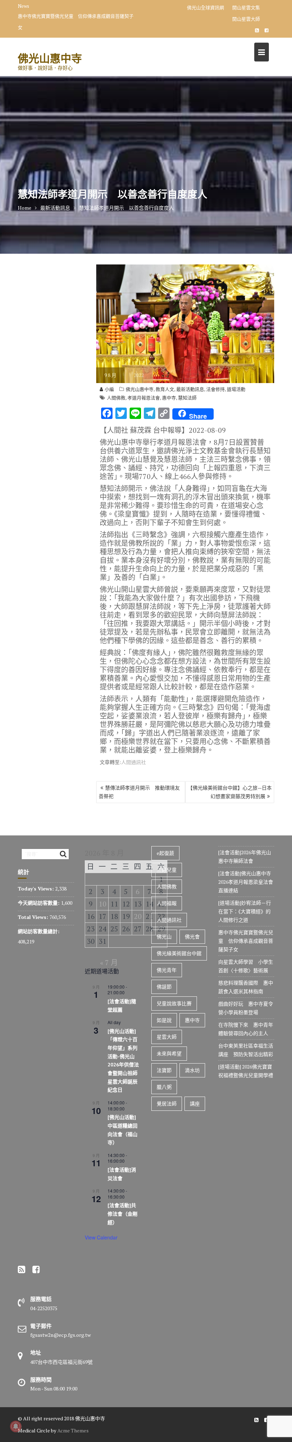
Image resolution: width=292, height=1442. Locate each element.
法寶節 (164, 1070)
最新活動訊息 (190, 389)
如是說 (164, 1020)
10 (102, 904)
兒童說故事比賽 (174, 1003)
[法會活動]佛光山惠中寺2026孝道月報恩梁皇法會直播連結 (245, 882)
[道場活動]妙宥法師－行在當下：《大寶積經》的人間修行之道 (244, 911)
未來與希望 (169, 1053)
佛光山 (164, 936)
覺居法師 (167, 1103)
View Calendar (101, 1237)
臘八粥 (164, 1086)
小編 (109, 389)
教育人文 (165, 389)
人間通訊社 (133, 762)
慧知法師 (187, 397)
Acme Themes (73, 1430)
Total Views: (33, 917)
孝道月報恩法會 (143, 397)
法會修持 (215, 389)
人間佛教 (116, 397)
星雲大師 (167, 1036)
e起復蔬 (165, 853)
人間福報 (167, 903)
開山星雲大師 (246, 19)
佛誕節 (164, 986)
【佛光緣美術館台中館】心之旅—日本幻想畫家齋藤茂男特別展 (230, 792)
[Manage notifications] (15, 1426)
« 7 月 (109, 962)
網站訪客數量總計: (39, 931)
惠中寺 (169, 397)
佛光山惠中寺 (50, 58)
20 (138, 916)
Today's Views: (36, 888)
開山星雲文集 (246, 7)
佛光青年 (167, 970)
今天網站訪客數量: (39, 902)
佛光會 (192, 936)
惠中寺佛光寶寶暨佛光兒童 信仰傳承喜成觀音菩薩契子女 (76, 22)
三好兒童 (167, 869)
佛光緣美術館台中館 (179, 953)
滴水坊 (192, 1070)
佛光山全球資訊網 (205, 7)
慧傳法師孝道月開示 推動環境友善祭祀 (139, 792)
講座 (195, 1103)
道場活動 (236, 389)
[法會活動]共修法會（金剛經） (122, 1213)
